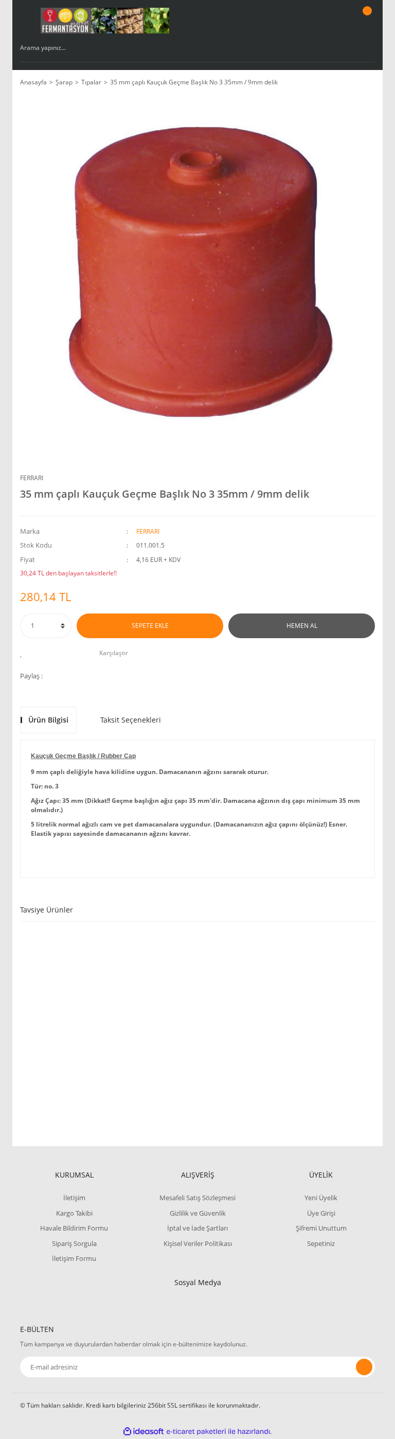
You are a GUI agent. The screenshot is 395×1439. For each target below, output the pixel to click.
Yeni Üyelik (320, 1197)
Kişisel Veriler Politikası (198, 1243)
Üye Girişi (321, 1213)
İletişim (74, 1197)
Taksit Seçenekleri (130, 720)
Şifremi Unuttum (321, 1228)
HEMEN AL (301, 625)
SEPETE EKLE (150, 625)
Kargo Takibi (74, 1213)
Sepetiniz (321, 1243)
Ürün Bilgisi (48, 720)
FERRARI (31, 477)
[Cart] (365, 20)
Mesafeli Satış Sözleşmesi (197, 1197)
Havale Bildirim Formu (74, 1228)
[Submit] (364, 1367)
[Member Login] (331, 20)
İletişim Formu (74, 1258)
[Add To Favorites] (24, 653)
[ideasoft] (143, 1431)
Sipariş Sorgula (74, 1243)
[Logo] (105, 20)
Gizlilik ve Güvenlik (198, 1213)
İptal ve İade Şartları (197, 1228)
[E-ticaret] (196, 1431)
